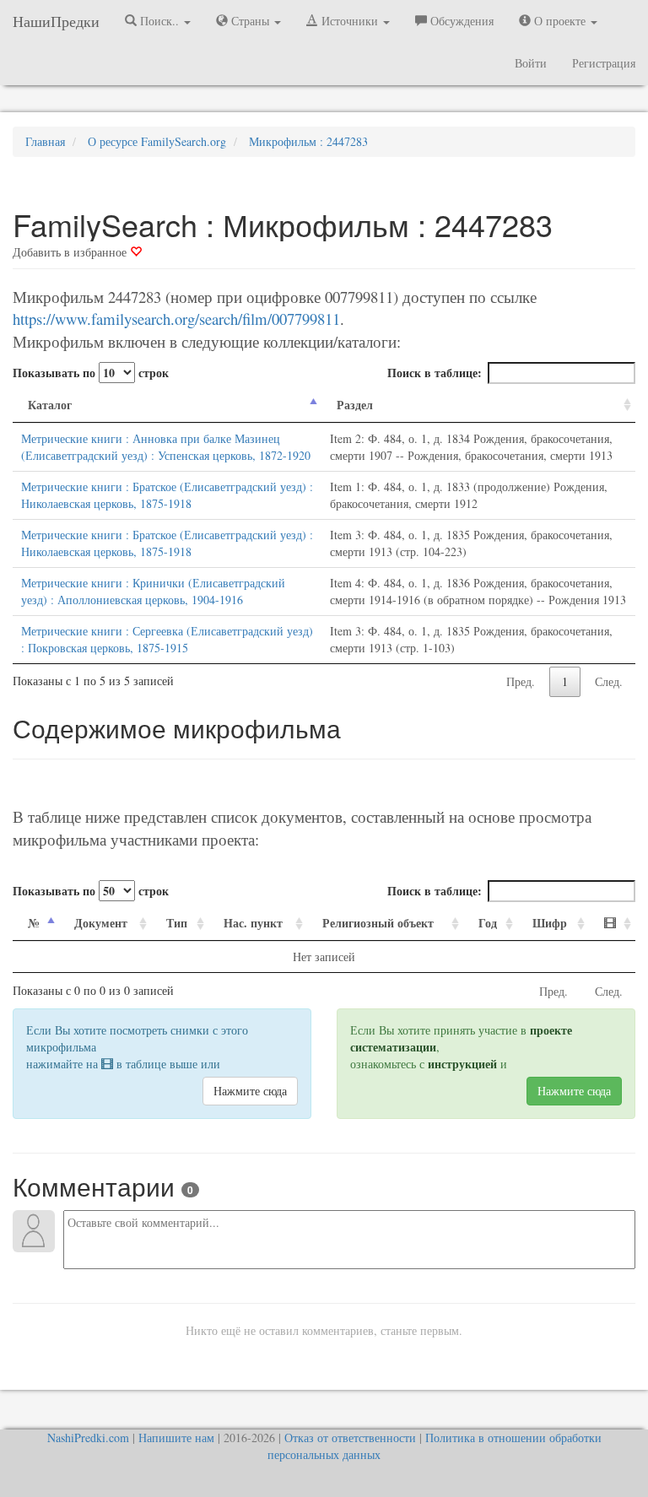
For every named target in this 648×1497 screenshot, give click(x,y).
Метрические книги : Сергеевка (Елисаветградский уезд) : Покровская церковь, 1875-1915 (167, 639)
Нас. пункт (253, 923)
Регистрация (603, 63)
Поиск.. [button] (159, 21)
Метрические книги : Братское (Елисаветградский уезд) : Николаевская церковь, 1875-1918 (167, 494)
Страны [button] (250, 21)
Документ (100, 923)
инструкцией (462, 1064)
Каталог (50, 404)
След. (609, 681)
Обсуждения (460, 21)
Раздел (355, 404)
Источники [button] (349, 21)
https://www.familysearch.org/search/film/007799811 (176, 318)
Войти (531, 63)
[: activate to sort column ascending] (612, 923)
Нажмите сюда (250, 1091)
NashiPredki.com (88, 1437)
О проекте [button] (560, 21)
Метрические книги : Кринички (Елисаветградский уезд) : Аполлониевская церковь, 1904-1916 (153, 591)
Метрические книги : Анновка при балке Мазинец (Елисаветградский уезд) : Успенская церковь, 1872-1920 (165, 446)
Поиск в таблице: (434, 372)
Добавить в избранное (71, 252)
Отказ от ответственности (350, 1437)
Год (487, 923)
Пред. (520, 681)
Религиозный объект (378, 923)
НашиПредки (56, 21)
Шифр (549, 923)
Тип (176, 923)
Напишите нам (176, 1437)
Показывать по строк (91, 372)
